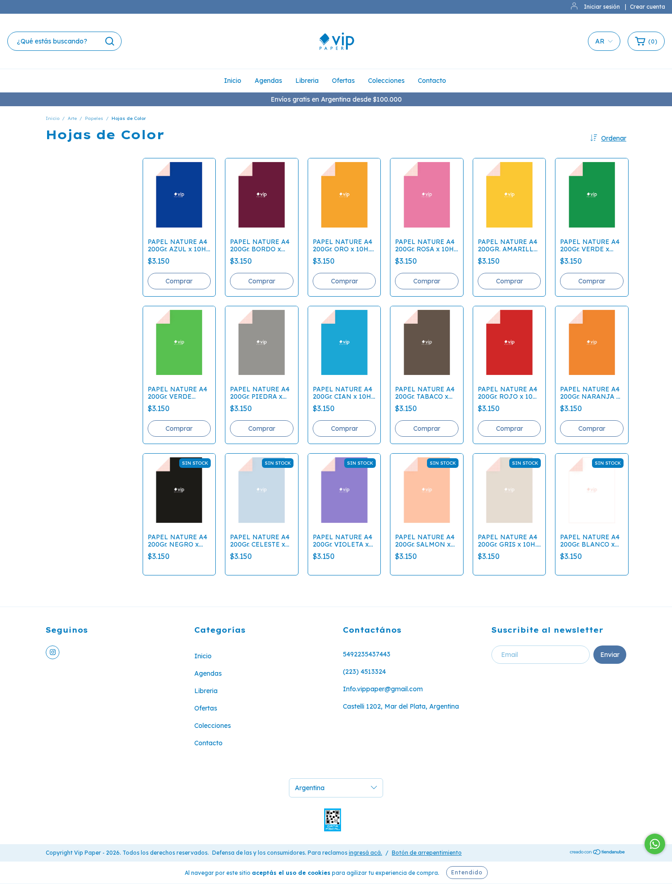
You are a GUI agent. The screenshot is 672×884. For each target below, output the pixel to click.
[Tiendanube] (597, 853)
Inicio (232, 80)
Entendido (467, 872)
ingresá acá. (365, 852)
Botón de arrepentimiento (427, 852)
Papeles (94, 118)
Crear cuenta (647, 6)
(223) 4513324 (364, 671)
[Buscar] (110, 41)
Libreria (307, 80)
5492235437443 (366, 654)
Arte (72, 118)
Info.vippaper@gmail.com (383, 689)
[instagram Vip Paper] (52, 652)
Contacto (432, 80)
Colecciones (386, 80)
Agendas (268, 80)
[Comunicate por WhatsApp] (655, 844)
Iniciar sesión (602, 6)
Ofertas (343, 80)
